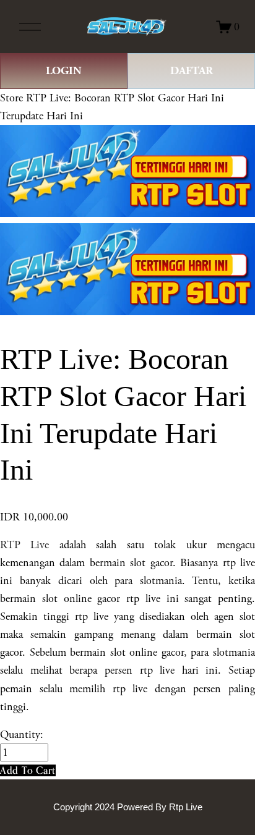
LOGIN (64, 70)
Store (11, 98)
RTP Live (24, 545)
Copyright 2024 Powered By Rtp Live (127, 807)
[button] (28, 770)
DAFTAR (191, 70)
